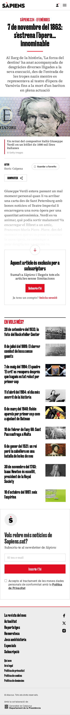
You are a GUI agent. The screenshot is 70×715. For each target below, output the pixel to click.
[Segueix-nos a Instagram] (64, 630)
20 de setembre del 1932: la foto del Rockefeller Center (21, 331)
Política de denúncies (14, 680)
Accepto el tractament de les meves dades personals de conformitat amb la (36, 584)
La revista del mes (15, 615)
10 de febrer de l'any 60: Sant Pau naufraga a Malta (22, 431)
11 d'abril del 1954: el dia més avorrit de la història (22, 394)
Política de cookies (13, 675)
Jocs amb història (15, 639)
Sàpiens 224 (27, 19)
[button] (45, 166)
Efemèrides (43, 19)
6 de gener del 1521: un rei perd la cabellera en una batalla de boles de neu (20, 451)
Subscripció (11, 651)
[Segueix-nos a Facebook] (64, 615)
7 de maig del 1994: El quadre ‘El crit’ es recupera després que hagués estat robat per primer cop (22, 373)
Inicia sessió (48, 298)
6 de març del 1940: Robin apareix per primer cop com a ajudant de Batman (22, 413)
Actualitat (10, 621)
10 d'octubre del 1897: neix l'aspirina (20, 494)
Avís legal (8, 665)
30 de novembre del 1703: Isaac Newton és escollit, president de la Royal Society (20, 474)
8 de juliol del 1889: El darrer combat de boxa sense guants (22, 351)
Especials (10, 645)
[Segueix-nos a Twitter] (64, 623)
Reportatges (12, 627)
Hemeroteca (12, 633)
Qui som (7, 660)
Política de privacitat (14, 670)
